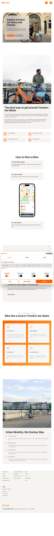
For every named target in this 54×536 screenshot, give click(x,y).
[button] (46, 3)
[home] (6, 2)
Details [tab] (27, 257)
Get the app (10, 35)
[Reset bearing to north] (50, 250)
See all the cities (11, 294)
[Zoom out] (50, 249)
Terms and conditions (6, 489)
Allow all (44, 281)
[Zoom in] (50, 247)
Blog (26, 480)
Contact (26, 473)
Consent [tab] (9, 257)
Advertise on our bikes (18, 476)
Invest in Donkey (17, 478)
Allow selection (27, 281)
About (26, 471)
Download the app (6, 480)
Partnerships (16, 473)
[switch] (20, 276)
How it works (5, 471)
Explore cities (19, 35)
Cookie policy (5, 495)
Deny (10, 281)
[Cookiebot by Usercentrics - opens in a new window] (46, 254)
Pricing (3, 473)
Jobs (26, 476)
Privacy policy (5, 493)
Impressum (4, 491)
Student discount (5, 478)
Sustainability (28, 478)
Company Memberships (18, 471)
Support (4, 476)
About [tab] (44, 257)
